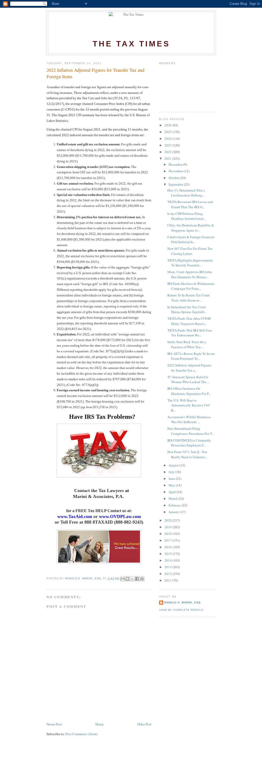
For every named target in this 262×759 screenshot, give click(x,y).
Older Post (144, 724)
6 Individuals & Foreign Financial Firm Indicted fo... (190, 239)
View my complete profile (181, 609)
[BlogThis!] (127, 578)
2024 (168, 138)
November (176, 171)
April (173, 492)
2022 (168, 151)
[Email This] (122, 578)
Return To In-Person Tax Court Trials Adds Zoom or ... (188, 298)
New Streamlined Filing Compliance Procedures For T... (190, 431)
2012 (168, 573)
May (172, 485)
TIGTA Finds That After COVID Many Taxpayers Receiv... (189, 321)
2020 (168, 520)
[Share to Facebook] (137, 578)
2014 (168, 560)
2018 (168, 533)
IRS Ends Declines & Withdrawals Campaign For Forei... (190, 286)
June (172, 478)
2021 (168, 158)
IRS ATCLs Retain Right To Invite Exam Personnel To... (191, 356)
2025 (168, 131)
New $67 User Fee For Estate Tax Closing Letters (190, 251)
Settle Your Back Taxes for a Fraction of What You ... (186, 344)
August (174, 465)
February (175, 505)
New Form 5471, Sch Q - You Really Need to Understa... (187, 454)
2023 (168, 145)
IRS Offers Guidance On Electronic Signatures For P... (189, 391)
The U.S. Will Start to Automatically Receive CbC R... (188, 405)
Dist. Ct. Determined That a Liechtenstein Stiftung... (186, 193)
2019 (168, 527)
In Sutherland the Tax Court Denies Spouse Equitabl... (186, 309)
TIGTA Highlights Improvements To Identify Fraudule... (190, 263)
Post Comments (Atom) (81, 734)
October (174, 177)
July (172, 472)
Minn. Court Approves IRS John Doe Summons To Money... (189, 274)
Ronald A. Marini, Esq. (183, 602)
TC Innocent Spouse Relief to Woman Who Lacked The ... (188, 379)
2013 (168, 567)
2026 (168, 125)
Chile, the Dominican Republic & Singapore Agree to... (190, 228)
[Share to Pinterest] (142, 578)
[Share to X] (132, 578)
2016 (168, 547)
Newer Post (54, 724)
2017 (168, 540)
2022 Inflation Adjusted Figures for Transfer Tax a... (189, 368)
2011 (168, 580)
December (176, 164)
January (174, 512)
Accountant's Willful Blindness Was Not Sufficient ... (189, 419)
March (173, 498)
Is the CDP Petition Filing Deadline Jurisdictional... (186, 216)
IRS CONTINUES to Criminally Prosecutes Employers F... (189, 443)
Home (99, 724)
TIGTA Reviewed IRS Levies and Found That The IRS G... (190, 204)
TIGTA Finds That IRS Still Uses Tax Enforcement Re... (189, 333)
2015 (168, 553)
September (176, 184)
